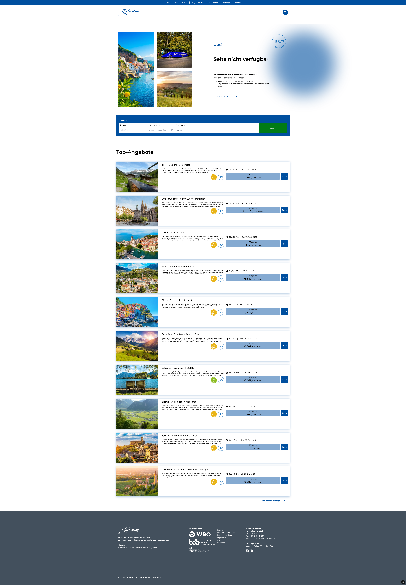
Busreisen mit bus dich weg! (151, 577)
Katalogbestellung (224, 535)
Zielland (124, 125)
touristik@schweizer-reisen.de (264, 538)
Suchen (273, 128)
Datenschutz (222, 543)
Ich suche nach (184, 125)
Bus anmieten (213, 2)
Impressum (221, 538)
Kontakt (238, 2)
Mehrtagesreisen (181, 2)
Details (284, 176)
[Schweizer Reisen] (128, 12)
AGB (219, 540)
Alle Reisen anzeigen (271, 500)
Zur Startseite (221, 97)
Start (167, 2)
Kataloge (227, 2)
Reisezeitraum (155, 125)
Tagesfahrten (197, 2)
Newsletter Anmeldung (226, 533)
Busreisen (125, 120)
